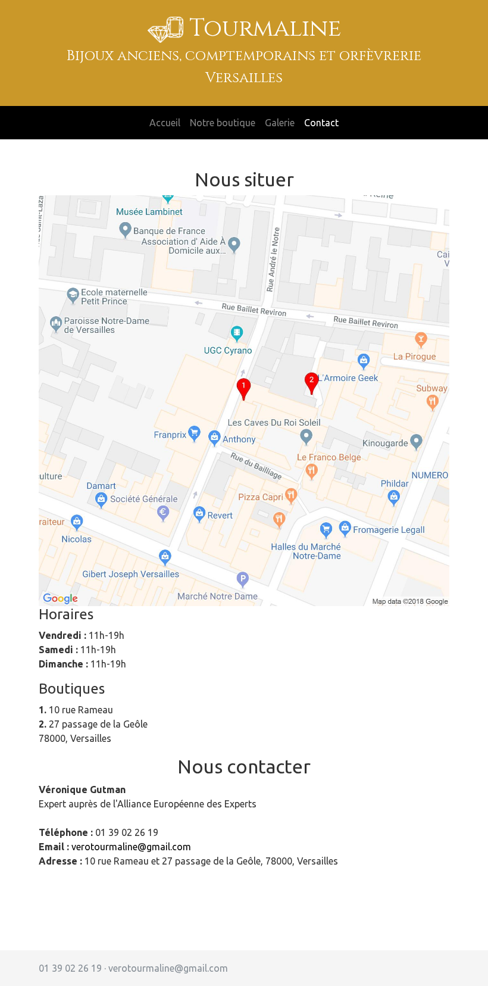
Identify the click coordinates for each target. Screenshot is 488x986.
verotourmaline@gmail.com (131, 846)
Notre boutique (222, 122)
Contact (321, 122)
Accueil (167, 122)
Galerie (280, 122)
